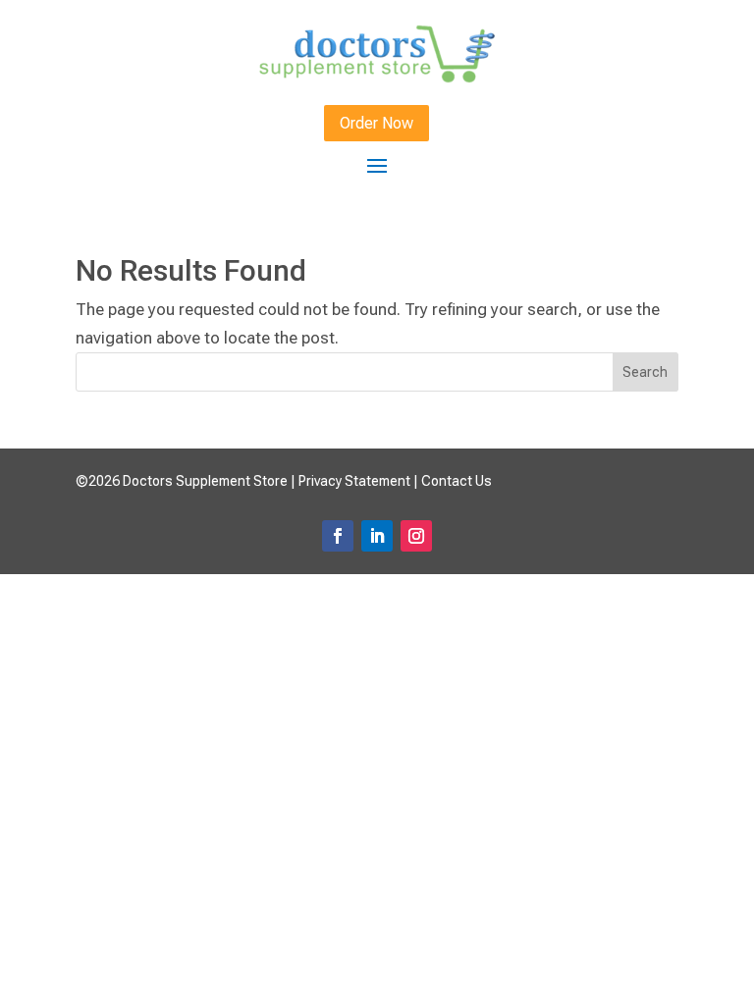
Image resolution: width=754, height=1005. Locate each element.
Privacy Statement (354, 481)
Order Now (376, 123)
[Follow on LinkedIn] (377, 536)
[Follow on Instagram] (416, 536)
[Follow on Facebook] (337, 536)
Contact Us (456, 481)
